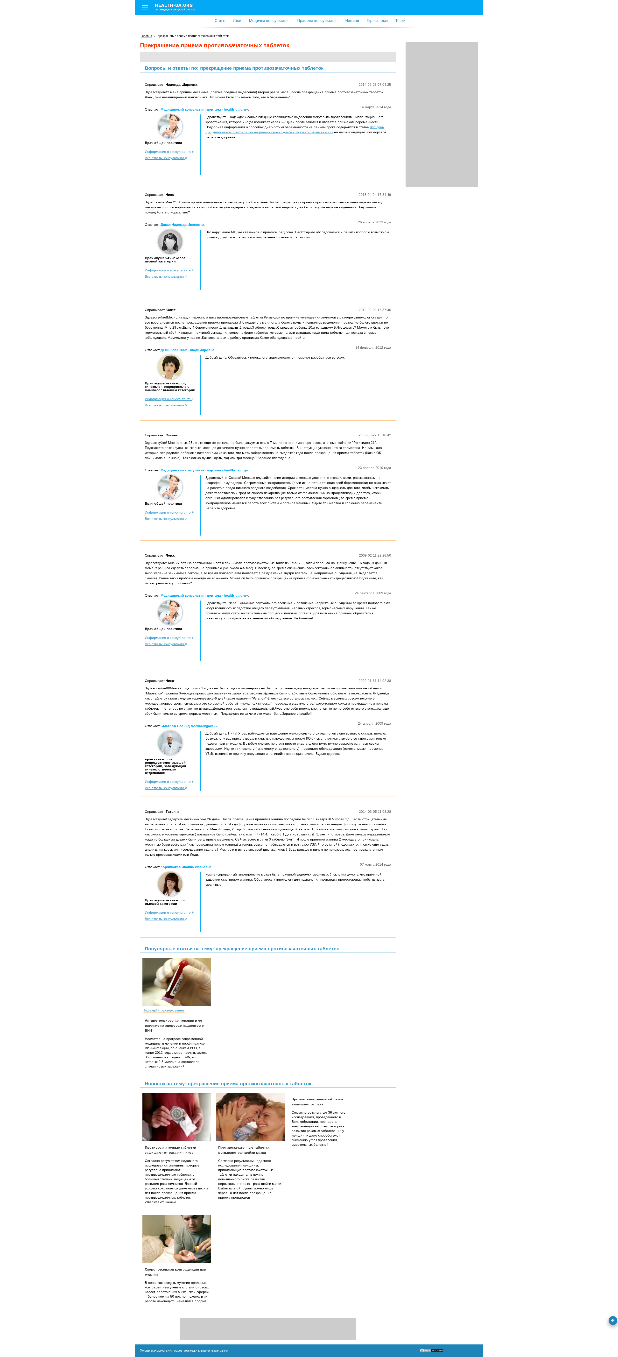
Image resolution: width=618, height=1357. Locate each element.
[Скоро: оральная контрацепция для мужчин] (178, 1239)
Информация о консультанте (168, 152)
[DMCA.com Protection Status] (432, 1352)
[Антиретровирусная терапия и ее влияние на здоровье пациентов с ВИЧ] (178, 982)
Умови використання (156, 1350)
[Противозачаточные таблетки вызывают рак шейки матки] (252, 1117)
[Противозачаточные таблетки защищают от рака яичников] (178, 1117)
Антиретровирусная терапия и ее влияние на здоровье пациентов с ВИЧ (174, 1025)
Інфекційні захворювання (164, 1010)
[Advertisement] (442, 114)
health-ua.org (175, 7)
